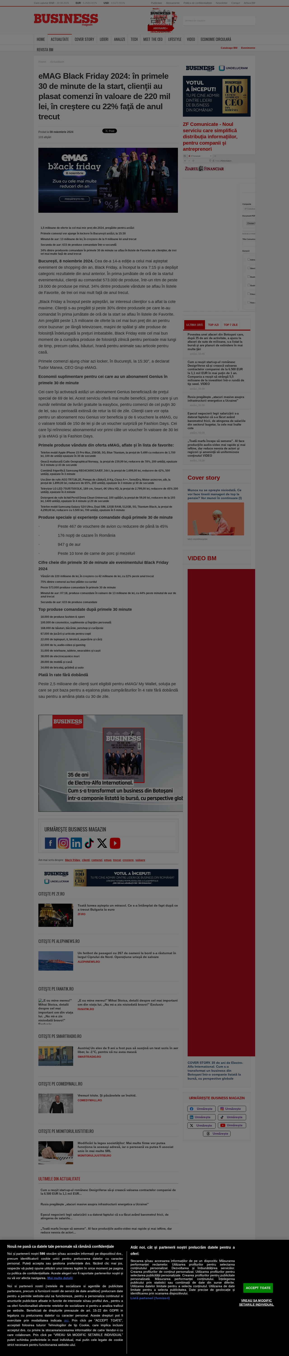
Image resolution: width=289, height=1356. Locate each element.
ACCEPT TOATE (258, 1288)
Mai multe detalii (60, 1278)
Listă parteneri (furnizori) (150, 1298)
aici (66, 1320)
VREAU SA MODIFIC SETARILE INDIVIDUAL (256, 1302)
